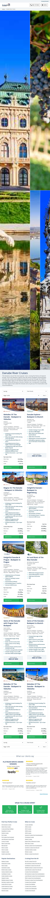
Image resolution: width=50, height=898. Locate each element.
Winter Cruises (28, 852)
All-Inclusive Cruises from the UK (33, 863)
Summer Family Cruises (30, 849)
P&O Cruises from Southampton (33, 878)
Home (3, 9)
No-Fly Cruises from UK (30, 861)
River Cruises (5, 847)
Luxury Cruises (5, 841)
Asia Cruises (4, 865)
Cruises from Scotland (30, 882)
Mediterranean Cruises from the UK (34, 867)
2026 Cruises (28, 827)
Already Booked (44, 1)
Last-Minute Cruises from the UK (33, 869)
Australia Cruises (6, 867)
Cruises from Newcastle (31, 888)
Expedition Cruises (6, 831)
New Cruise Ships (6, 843)
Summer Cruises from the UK (32, 847)
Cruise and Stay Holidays (8, 829)
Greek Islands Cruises (7, 876)
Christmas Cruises (29, 837)
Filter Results (30, 391)
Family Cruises (5, 833)
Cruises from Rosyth (30, 890)
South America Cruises (7, 886)
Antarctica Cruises (6, 863)
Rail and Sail (4, 845)
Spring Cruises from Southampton (33, 845)
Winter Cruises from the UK (31, 854)
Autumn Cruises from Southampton (34, 835)
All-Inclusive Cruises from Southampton (34, 874)
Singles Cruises (5, 852)
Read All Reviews (44, 794)
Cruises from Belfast (30, 884)
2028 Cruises (28, 831)
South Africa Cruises (6, 884)
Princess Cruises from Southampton (34, 880)
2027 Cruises (28, 829)
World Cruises (5, 890)
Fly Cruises (4, 835)
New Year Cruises (29, 843)
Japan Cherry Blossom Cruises (32, 841)
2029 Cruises (28, 833)
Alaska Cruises (5, 861)
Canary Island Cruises (7, 872)
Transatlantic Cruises (7, 888)
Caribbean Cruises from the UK (32, 865)
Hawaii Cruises (5, 878)
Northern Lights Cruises (7, 882)
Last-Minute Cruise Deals (8, 839)
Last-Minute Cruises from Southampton (35, 876)
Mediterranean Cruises (7, 880)
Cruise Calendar (29, 824)
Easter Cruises (28, 839)
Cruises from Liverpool (30, 886)
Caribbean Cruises (6, 874)
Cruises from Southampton (31, 872)
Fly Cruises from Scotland (8, 837)
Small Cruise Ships (6, 854)
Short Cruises (5, 849)
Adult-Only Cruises (6, 827)
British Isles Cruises (6, 869)
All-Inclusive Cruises (6, 824)
